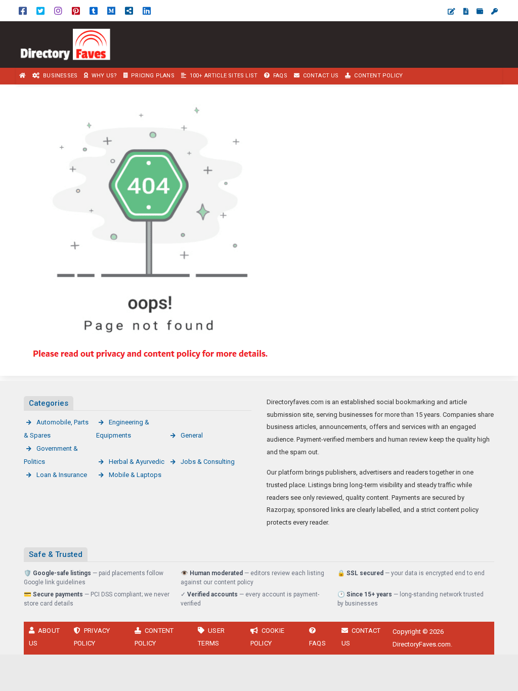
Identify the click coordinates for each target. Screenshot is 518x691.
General (192, 435)
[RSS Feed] (129, 10)
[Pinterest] (76, 10)
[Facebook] (23, 10)
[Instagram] (58, 10)
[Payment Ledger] (479, 11)
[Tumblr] (94, 10)
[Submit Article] (451, 11)
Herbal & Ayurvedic (136, 461)
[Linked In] (147, 10)
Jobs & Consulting (208, 461)
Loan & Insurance (61, 475)
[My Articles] (465, 11)
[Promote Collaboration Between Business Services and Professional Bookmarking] (70, 44)
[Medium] (111, 10)
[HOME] (22, 76)
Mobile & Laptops (135, 475)
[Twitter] (40, 10)
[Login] (494, 11)
